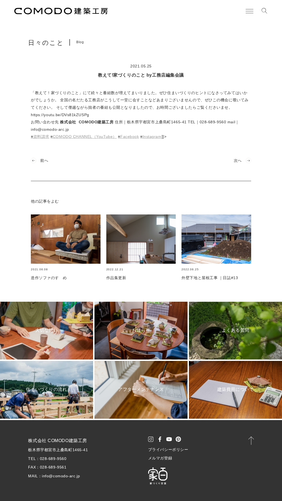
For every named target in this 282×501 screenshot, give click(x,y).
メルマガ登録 (160, 458)
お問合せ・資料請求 (246, 487)
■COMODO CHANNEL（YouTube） (83, 136)
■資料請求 (40, 136)
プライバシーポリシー (168, 449)
